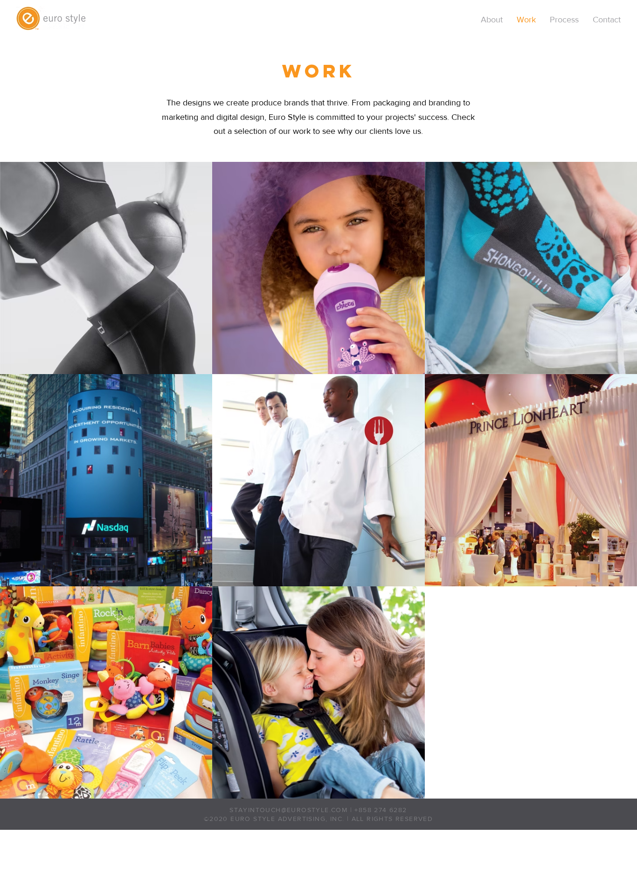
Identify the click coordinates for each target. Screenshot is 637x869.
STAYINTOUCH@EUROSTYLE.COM (288, 809)
